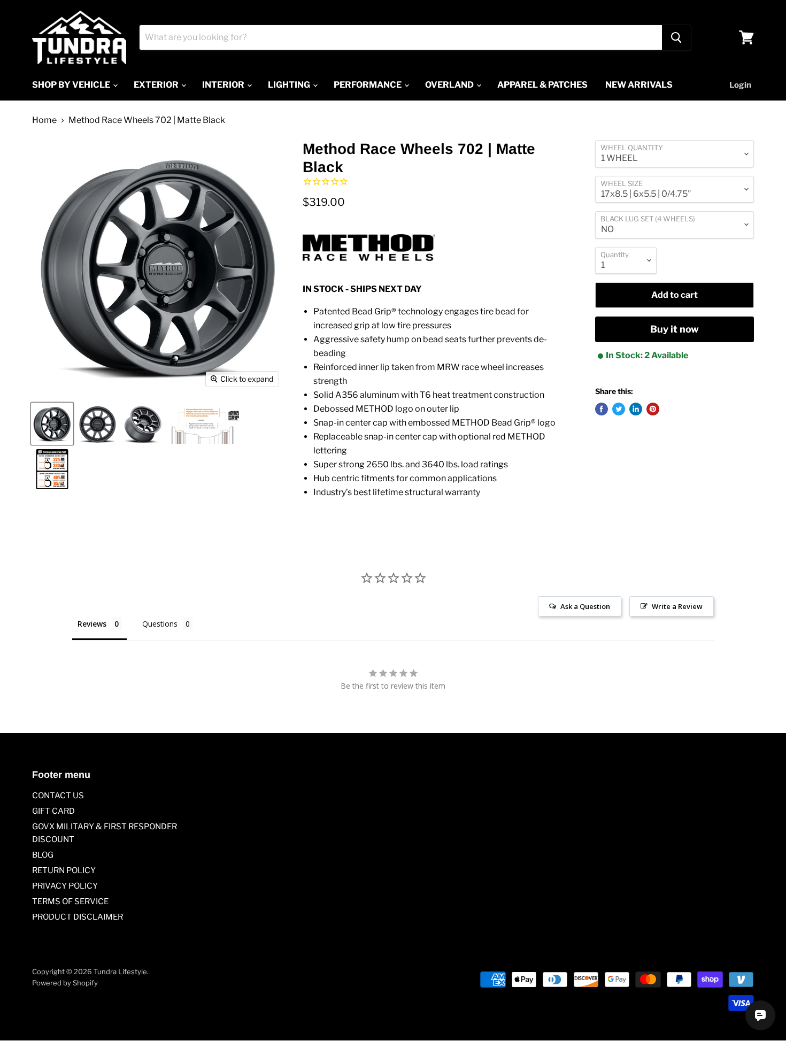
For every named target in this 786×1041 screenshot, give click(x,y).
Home (44, 120)
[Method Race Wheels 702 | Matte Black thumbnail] (52, 424)
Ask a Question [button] (585, 606)
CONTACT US (58, 795)
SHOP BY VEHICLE (72, 85)
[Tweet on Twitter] (618, 409)
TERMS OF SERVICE (70, 901)
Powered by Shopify (65, 982)
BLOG (42, 855)
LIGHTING (290, 85)
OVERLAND (450, 85)
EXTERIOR (157, 85)
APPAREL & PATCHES (542, 85)
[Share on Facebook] (601, 409)
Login (740, 85)
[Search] (676, 37)
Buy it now (674, 329)
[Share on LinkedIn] (635, 409)
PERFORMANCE (368, 85)
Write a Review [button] (677, 606)
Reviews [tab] (92, 624)
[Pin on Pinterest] (652, 409)
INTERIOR (224, 85)
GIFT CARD (53, 811)
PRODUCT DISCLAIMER (77, 917)
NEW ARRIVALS (639, 85)
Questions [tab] (160, 624)
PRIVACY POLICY (65, 886)
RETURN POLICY (64, 870)
